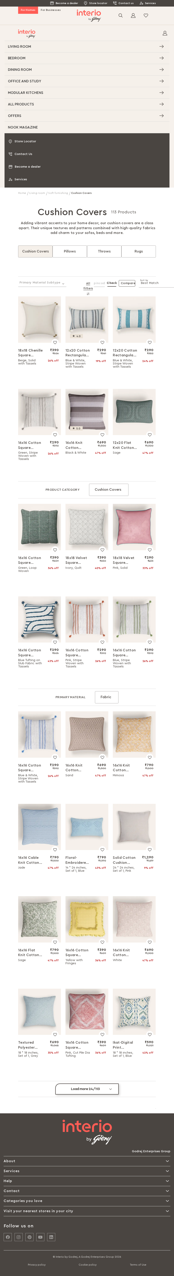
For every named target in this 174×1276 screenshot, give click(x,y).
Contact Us (23, 154)
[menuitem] (87, 46)
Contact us (126, 3)
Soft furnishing (58, 193)
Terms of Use (138, 1264)
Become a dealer (67, 3)
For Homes (28, 10)
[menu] (87, 87)
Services (150, 3)
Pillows (70, 251)
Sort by (144, 280)
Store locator (98, 3)
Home (22, 193)
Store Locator (25, 141)
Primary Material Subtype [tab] (39, 282)
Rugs (139, 251)
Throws (104, 251)
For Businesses (51, 10)
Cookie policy (88, 1264)
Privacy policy (37, 1264)
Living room (37, 193)
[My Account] (165, 34)
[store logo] (89, 16)
